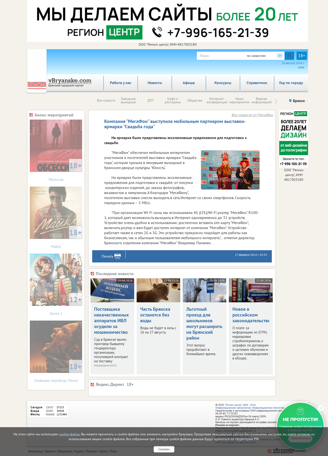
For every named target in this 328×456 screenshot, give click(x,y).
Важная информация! (261, 100)
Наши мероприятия (239, 100)
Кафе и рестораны (173, 100)
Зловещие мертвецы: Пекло (58, 372)
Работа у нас (120, 82)
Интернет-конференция (217, 100)
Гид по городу (291, 82)
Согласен (164, 449)
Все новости (106, 100)
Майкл (66, 238)
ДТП (150, 100)
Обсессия (65, 171)
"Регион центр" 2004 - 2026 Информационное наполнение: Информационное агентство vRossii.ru (255, 406)
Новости (155, 82)
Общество (194, 100)
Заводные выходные (128, 100)
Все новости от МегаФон (252, 114)
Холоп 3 (66, 305)
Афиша (189, 82)
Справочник (257, 82)
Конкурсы (222, 82)
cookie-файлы (69, 434)
